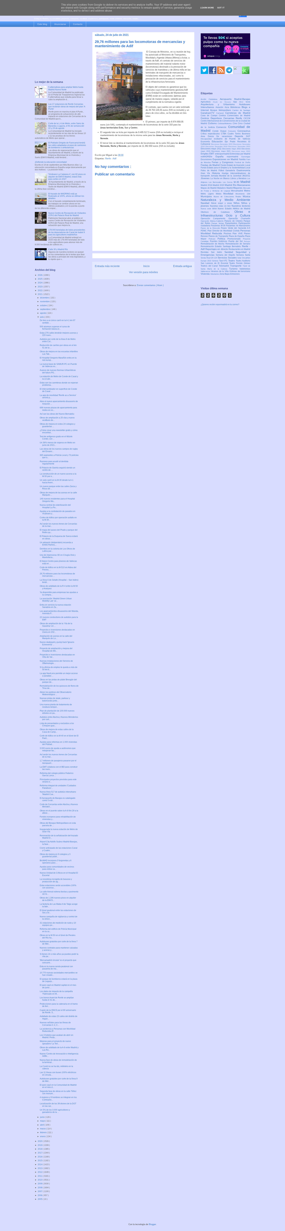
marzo (43, 1129)
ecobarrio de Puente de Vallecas (232, 139)
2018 (40, 1149)
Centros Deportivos (212, 118)
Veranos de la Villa (220, 271)
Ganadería (231, 170)
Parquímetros (231, 223)
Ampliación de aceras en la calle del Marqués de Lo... (56, 637)
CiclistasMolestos (225, 123)
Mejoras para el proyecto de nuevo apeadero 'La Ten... (55, 1042)
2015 (40, 1160)
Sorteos (215, 261)
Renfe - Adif (110, 158)
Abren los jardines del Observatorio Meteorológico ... (55, 693)
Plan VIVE (238, 233)
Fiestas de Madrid (211, 165)
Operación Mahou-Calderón (212, 221)
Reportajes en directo (217, 249)
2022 (40, 290)
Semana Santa (243, 255)
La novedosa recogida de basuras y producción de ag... (56, 880)
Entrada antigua (182, 266)
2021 (40, 294)
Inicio (146, 266)
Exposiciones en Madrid (226, 159)
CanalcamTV (208, 113)
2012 (40, 1172)
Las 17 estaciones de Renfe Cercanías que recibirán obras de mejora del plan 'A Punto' (66, 106)
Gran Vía (206, 173)
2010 (40, 1180)
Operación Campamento (214, 218)
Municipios (207, 196)
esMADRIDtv (208, 156)
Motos (219, 194)
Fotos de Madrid (210, 170)
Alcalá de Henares (223, 102)
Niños (237, 203)
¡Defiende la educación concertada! (51, 162)
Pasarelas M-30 (218, 225)
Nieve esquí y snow (222, 203)
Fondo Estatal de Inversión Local (235, 165)
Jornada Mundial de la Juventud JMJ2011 (230, 176)
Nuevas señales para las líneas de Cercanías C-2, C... (55, 1023)
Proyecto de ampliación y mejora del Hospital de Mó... (56, 649)
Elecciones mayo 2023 (241, 151)
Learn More (207, 7)
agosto (43, 313)
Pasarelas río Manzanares (238, 225)
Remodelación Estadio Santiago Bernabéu (221, 246)
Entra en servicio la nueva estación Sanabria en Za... (55, 606)
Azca (227, 107)
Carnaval (220, 113)
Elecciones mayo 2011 (211, 149)
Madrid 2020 (219, 185)
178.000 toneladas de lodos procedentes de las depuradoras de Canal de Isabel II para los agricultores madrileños (66, 232)
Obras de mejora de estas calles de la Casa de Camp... (57, 730)
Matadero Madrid (225, 188)
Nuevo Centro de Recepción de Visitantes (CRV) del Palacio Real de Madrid (67, 214)
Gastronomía (243, 170)
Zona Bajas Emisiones (230, 274)
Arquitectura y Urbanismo (220, 104)
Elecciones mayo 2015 (231, 149)
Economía (206, 141)
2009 (40, 1183)
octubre (43, 305)
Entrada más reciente (107, 266)
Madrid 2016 (207, 185)
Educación (218, 141)
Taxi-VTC (223, 261)
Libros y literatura (238, 178)
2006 (40, 1195)
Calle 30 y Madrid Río (58, 249)
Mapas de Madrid (209, 188)
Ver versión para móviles (143, 272)
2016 (40, 1157)
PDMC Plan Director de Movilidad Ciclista (220, 231)
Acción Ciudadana (210, 99)
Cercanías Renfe (233, 118)
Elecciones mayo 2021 (221, 151)
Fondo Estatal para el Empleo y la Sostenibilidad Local (225, 168)
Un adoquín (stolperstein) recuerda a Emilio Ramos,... (56, 543)
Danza (212, 136)
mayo (43, 1121)
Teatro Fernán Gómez (239, 263)
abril (42, 1125)
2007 (40, 1191)
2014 (40, 1164)
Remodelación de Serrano (237, 244)
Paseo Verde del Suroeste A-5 (235, 228)
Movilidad (229, 193)
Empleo (205, 153)
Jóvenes (205, 178)
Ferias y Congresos (223, 162)
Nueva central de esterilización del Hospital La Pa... (55, 506)
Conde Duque (220, 131)
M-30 (237, 182)
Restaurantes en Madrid (239, 249)
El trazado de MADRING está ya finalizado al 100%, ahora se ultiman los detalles (66, 196)
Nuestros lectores (241, 205)
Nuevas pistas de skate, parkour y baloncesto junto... (55, 699)
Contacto (77, 24)
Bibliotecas (236, 107)
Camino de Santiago (241, 110)
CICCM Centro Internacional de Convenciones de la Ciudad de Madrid (225, 121)
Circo (241, 123)
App (236, 102)
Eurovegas (245, 157)
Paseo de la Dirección (211, 228)
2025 (40, 279)
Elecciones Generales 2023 (239, 146)
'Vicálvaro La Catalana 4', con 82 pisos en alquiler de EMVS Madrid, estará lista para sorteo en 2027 (67, 176)
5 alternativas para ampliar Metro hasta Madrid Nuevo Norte (65, 88)
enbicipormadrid (222, 154)
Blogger (152, 1224)
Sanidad (230, 252)
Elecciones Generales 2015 (222, 144)
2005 (40, 1199)
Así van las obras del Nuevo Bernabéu (57, 414)
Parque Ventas (218, 223)
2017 (40, 1153)
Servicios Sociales (227, 257)
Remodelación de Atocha (213, 244)
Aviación (220, 107)
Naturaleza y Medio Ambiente (225, 200)
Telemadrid (224, 266)
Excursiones (207, 159)
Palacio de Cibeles (234, 221)
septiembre (45, 309)
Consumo (233, 131)
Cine (235, 123)
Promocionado (235, 239)
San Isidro (217, 252)
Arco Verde (244, 102)
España (221, 156)
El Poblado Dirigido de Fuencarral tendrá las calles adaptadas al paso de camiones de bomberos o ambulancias (67, 145)
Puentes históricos (219, 241)
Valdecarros (206, 271)
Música (246, 196)
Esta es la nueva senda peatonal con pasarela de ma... (56, 967)
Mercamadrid (237, 191)
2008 (40, 1187)
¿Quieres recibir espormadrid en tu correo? (220, 304)
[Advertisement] (60, 54)
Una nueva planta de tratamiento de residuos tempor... (56, 705)
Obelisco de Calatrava (217, 212)
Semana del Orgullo (226, 255)
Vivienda (205, 273)
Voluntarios (215, 274)
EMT (212, 153)
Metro (247, 190)
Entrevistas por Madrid (240, 154)
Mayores (238, 187)
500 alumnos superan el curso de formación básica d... (55, 327)
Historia (217, 173)
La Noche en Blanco (220, 178)
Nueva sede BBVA (209, 209)
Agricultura (207, 102)
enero (43, 1136)
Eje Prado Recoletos (236, 141)
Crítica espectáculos (211, 134)
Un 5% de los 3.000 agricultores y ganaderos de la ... (55, 1111)
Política (223, 238)
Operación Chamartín (239, 218)
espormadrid (234, 156)
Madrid (245, 182)
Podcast (213, 239)
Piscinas (228, 233)
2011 (40, 1176)
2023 (40, 287)
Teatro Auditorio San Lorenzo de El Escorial (225, 262)
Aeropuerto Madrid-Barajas (235, 99)
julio (42, 317)
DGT (248, 136)
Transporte (236, 265)
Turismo (234, 268)
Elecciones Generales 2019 (217, 146)
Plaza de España (237, 236)
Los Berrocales (216, 182)
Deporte (240, 136)
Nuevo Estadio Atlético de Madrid (234, 208)
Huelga (226, 173)
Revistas (206, 252)
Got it (221, 7)
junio (42, 1117)
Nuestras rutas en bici (221, 206)
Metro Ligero (208, 194)
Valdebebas (244, 269)
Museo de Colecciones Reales (228, 197)
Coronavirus (244, 131)
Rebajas (247, 241)
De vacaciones (225, 136)
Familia (242, 159)
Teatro (232, 260)
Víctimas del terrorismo (239, 271)
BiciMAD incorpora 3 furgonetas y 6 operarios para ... (55, 861)
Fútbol (222, 170)
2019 (40, 1145)
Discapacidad (207, 139)
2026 (40, 275)
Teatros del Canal (210, 266)
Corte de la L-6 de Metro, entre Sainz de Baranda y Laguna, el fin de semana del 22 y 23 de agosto (66, 125)
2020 (40, 1141)
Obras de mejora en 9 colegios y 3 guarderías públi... (55, 855)
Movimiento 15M (243, 194)
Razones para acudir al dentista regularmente (54, 462)
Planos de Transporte (218, 236)
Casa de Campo (210, 115)
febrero (43, 1132)
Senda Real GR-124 (209, 258)
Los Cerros (228, 182)
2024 (40, 283)
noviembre (45, 301)
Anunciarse (60, 24)
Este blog (42, 24)
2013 (40, 1168)
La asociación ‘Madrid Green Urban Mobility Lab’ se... (56, 599)
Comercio (222, 127)
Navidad (206, 203)
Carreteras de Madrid (237, 113)
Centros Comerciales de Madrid (234, 115)
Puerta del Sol (236, 241)
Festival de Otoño (242, 162)
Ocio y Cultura (238, 215)
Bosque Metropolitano (221, 110)
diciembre (44, 298)
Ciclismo (213, 123)
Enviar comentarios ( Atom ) (150, 285)
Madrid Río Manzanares (237, 185)
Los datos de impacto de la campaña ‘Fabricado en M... (56, 992)
